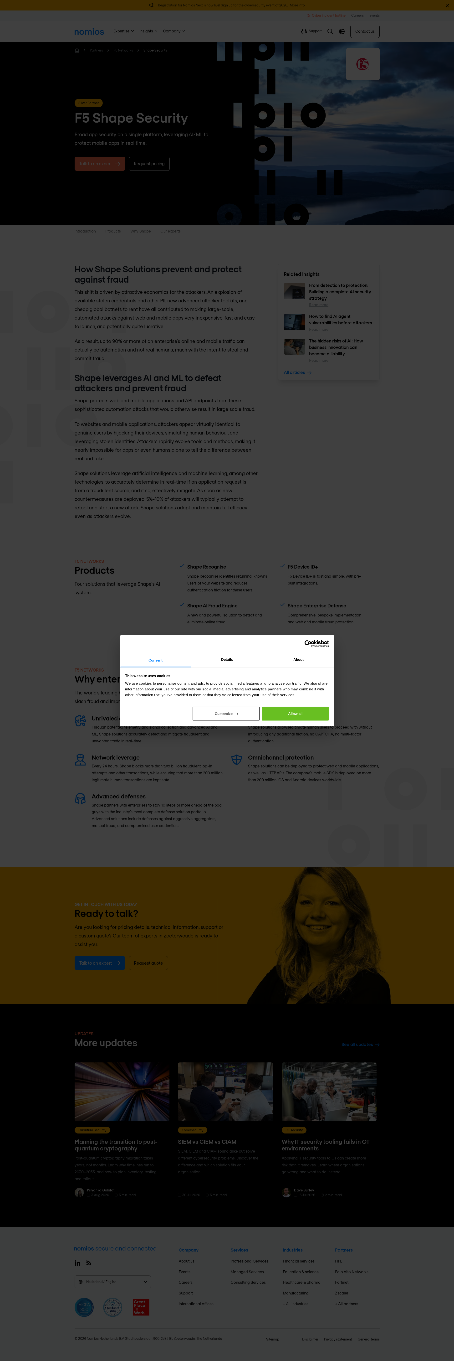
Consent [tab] (155, 660)
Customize (224, 714)
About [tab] (298, 659)
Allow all (295, 714)
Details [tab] (227, 659)
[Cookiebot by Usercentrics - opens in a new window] (308, 643)
